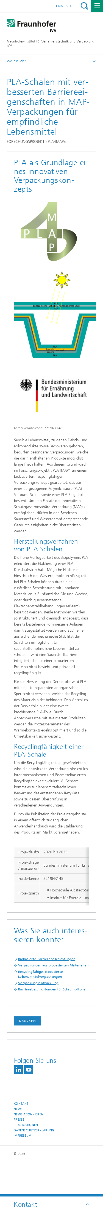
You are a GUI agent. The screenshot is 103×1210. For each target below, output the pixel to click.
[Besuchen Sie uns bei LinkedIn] (18, 1069)
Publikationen (26, 1125)
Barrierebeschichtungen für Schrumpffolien (52, 989)
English (63, 6)
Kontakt (21, 1103)
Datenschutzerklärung (34, 1130)
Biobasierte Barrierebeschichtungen (46, 959)
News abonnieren (28, 1114)
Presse (19, 1119)
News (18, 1109)
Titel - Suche (84, 6)
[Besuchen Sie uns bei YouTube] (28, 1069)
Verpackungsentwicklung (38, 983)
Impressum (22, 1135)
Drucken (27, 1021)
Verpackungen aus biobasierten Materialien (53, 965)
